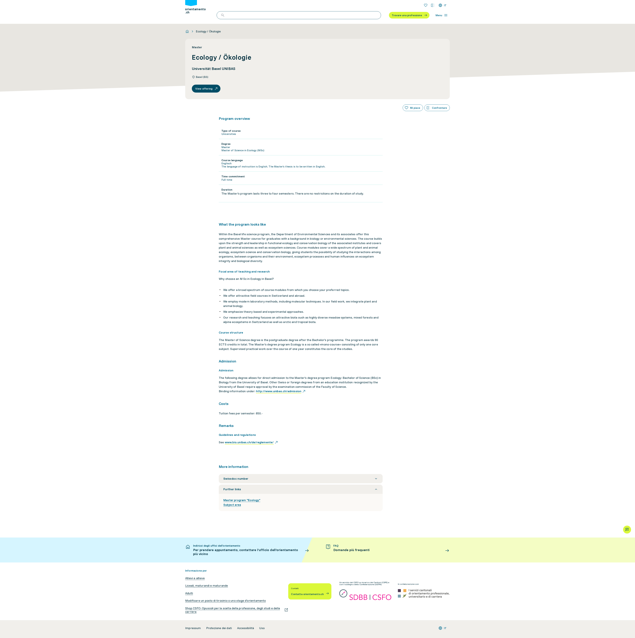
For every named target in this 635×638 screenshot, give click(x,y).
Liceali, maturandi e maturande (206, 585)
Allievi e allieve (195, 578)
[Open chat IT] (627, 530)
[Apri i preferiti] (425, 5)
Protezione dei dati (219, 628)
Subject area (232, 505)
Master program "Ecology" (241, 500)
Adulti (189, 593)
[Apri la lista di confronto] (432, 5)
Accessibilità (245, 628)
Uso (262, 628)
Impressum (193, 628)
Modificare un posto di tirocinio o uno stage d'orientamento (225, 600)
